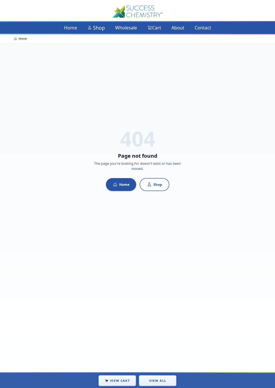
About (177, 28)
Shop (99, 27)
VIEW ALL (157, 381)
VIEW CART (120, 381)
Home (70, 28)
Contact (203, 28)
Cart (156, 28)
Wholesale (126, 28)
